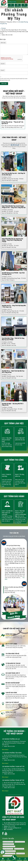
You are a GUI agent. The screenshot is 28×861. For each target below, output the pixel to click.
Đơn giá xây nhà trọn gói (20, 841)
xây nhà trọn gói (15, 145)
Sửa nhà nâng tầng (20, 853)
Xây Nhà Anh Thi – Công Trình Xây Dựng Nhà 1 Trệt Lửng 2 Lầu (14, 306)
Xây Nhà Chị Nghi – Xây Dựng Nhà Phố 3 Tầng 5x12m (12, 404)
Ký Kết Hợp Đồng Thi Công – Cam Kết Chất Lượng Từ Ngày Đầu (12, 122)
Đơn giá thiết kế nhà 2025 (8, 841)
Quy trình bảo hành (14, 496)
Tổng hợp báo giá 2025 (19, 848)
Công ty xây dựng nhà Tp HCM (9, 853)
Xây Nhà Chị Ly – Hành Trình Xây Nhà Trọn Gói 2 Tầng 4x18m (13, 371)
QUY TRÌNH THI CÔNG (14, 460)
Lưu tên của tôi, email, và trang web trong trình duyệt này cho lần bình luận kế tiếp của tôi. (13, 79)
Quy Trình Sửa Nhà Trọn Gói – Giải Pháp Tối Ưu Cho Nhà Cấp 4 (13, 174)
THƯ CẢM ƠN (14, 533)
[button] (26, 1)
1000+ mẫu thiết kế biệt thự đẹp (9, 851)
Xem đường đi (5, 749)
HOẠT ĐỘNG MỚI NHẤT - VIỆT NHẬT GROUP (14, 92)
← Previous (3, 28)
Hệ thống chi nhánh (12, 1)
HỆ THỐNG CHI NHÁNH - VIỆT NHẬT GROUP (14, 732)
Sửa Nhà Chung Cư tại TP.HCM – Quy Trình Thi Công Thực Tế (13, 273)
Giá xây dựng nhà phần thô (8, 844)
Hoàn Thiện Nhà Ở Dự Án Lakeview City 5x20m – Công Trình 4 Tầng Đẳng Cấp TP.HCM (12, 240)
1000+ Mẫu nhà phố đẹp (8, 848)
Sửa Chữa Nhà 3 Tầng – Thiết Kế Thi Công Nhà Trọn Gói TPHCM (13, 338)
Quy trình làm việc (14, 423)
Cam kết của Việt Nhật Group (14, 628)
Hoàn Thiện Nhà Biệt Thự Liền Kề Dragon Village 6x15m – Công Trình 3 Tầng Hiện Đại (13, 206)
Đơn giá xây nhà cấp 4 (8, 855)
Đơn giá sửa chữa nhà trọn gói (9, 846)
